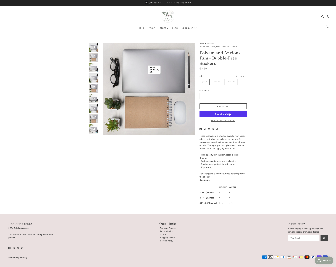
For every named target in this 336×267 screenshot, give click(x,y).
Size (202, 76)
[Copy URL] (217, 129)
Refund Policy (166, 240)
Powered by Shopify (17, 257)
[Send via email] (213, 129)
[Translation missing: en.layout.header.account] (327, 16)
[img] (322, 16)
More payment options (223, 121)
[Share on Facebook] (200, 129)
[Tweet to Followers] (205, 129)
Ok (324, 238)
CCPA (163, 234)
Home (202, 44)
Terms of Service (168, 228)
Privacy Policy (166, 231)
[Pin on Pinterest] (209, 129)
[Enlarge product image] (149, 89)
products (210, 44)
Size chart (241, 76)
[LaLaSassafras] (168, 22)
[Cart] (328, 26)
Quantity (204, 91)
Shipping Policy (167, 237)
